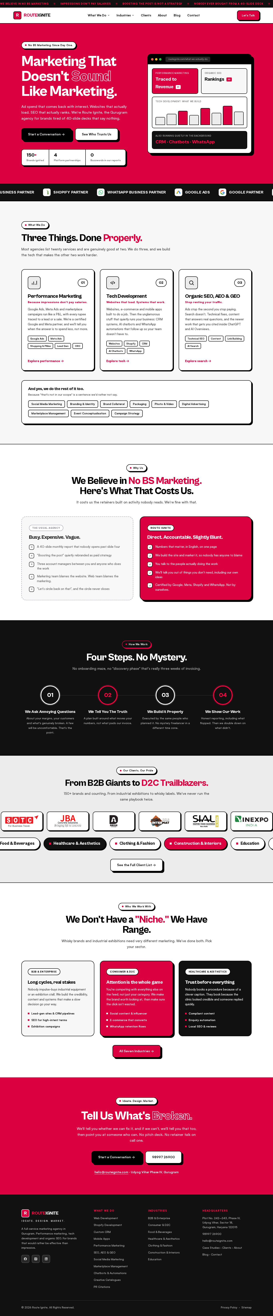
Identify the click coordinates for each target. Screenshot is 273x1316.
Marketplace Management (111, 1266)
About (162, 15)
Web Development (106, 1218)
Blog (177, 15)
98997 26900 (163, 1157)
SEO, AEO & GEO (105, 1252)
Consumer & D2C (159, 1225)
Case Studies (211, 1247)
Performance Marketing (109, 1245)
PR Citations (102, 1286)
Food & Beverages (160, 1232)
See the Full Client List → (136, 865)
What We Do (97, 15)
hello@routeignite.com (111, 1172)
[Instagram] (36, 1259)
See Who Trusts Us (96, 134)
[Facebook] (25, 1259)
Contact (193, 15)
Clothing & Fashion (160, 1245)
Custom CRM (102, 1232)
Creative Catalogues (107, 1279)
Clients (146, 15)
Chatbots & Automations (110, 1273)
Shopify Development (108, 1225)
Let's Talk (248, 15)
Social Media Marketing (109, 1259)
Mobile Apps (102, 1238)
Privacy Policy (229, 1307)
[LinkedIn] (46, 1259)
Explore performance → (46, 361)
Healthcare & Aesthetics (164, 1238)
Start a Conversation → (46, 134)
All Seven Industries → (136, 1051)
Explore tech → (117, 361)
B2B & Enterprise (159, 1218)
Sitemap (246, 1307)
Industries (124, 15)
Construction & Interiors (164, 1252)
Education (154, 1259)
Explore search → (198, 361)
